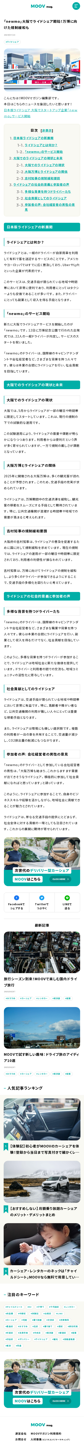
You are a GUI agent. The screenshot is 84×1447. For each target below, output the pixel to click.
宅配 (25, 1320)
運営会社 (20, 1433)
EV (30, 1306)
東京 (9, 1345)
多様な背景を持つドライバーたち (48, 191)
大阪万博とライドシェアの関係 (46, 171)
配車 (69, 998)
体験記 (35, 1313)
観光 (56, 1339)
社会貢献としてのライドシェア (46, 198)
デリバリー (24, 1339)
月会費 (10, 1313)
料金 (19, 1345)
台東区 (48, 1313)
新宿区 (63, 1332)
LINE (60, 1313)
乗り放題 (37, 1320)
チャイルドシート (15, 1306)
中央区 (37, 1332)
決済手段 (23, 1332)
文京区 (51, 1320)
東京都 (57, 998)
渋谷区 (10, 1339)
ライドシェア (13, 42)
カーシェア (26, 998)
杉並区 (10, 1332)
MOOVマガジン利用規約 (46, 1433)
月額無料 (65, 1320)
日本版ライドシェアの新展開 (33, 138)
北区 (36, 1326)
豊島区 (10, 1326)
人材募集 (50, 1439)
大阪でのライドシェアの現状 (45, 165)
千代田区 (54, 1306)
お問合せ (20, 1439)
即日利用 (73, 1326)
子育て (41, 1306)
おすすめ (11, 998)
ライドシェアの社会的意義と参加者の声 (41, 184)
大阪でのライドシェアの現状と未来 (38, 158)
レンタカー (43, 998)
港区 (61, 1326)
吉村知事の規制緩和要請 (42, 178)
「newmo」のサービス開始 (44, 151)
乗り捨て (48, 1326)
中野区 (22, 1313)
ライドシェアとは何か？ (41, 145)
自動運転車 (69, 1339)
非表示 (47, 130)
